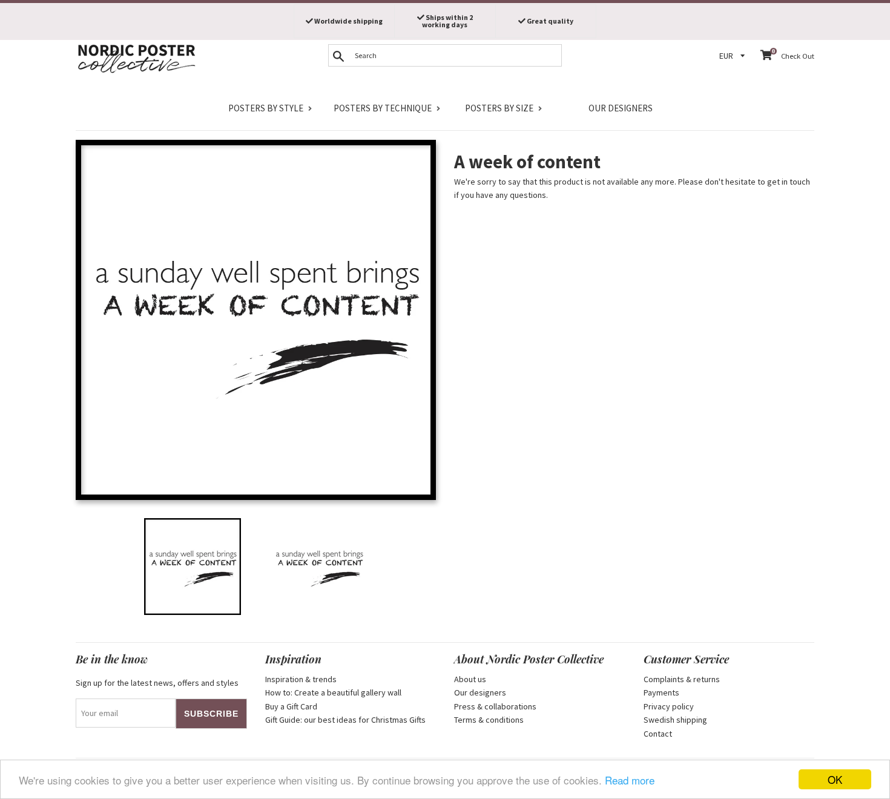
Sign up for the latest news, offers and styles (157, 682)
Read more (629, 779)
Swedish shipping (675, 719)
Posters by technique (383, 108)
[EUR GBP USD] (733, 56)
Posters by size (499, 108)
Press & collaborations (495, 706)
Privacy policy (669, 706)
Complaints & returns (682, 679)
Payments (661, 692)
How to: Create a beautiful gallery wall (333, 692)
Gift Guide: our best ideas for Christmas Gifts (345, 719)
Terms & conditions (489, 719)
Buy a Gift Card (291, 706)
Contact (658, 733)
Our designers (620, 108)
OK (835, 779)
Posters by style (265, 108)
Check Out (797, 56)
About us (470, 679)
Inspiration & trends (301, 679)
